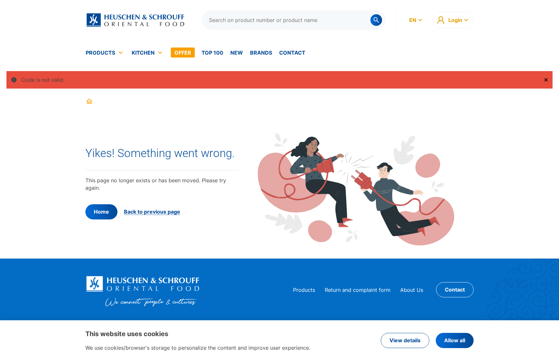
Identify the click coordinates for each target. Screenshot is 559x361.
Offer (182, 52)
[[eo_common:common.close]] (546, 80)
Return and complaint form (357, 290)
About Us (411, 290)
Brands (261, 52)
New (236, 52)
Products (100, 52)
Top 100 (212, 52)
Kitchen (143, 52)
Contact (292, 52)
